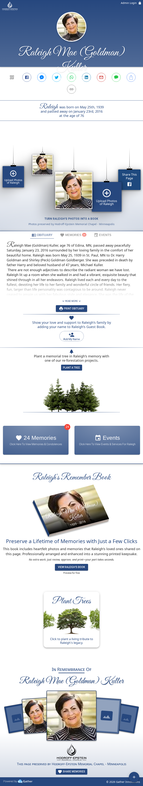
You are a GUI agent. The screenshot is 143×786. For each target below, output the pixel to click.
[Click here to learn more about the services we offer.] (71, 752)
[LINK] (71, 89)
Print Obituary (73, 308)
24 (67, 426)
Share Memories (73, 771)
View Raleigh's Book (71, 567)
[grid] (71, 182)
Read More (71, 301)
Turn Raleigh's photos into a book (71, 218)
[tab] (42, 235)
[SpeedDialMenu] (134, 777)
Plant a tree (71, 367)
